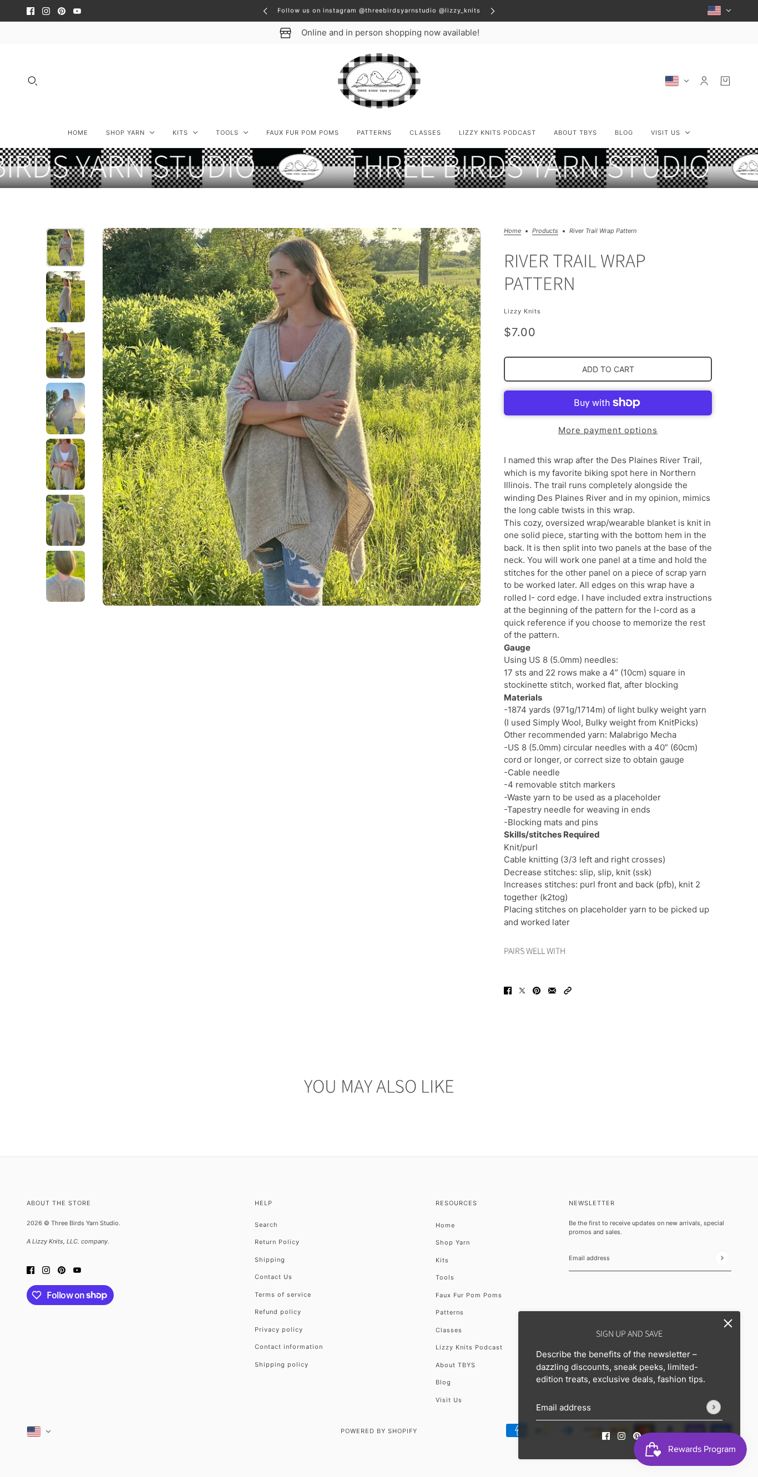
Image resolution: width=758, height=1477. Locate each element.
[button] (567, 990)
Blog (443, 1382)
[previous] (265, 10)
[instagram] (46, 11)
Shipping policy (282, 1364)
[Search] (33, 81)
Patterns (450, 1312)
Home (512, 231)
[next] (493, 10)
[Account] (704, 81)
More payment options (608, 430)
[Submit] (713, 1407)
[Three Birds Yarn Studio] (379, 81)
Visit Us (449, 1400)
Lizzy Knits (522, 311)
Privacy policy (279, 1329)
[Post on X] (522, 990)
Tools (445, 1277)
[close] (728, 1323)
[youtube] (77, 11)
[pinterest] (61, 11)
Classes (449, 1330)
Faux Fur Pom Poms (469, 1295)
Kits (442, 1260)
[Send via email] (552, 990)
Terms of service (283, 1294)
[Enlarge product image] (292, 417)
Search (266, 1225)
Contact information (289, 1347)
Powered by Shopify (379, 1431)
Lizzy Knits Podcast (469, 1347)
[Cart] (725, 81)
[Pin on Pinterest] (536, 990)
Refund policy (278, 1312)
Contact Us (273, 1277)
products (545, 231)
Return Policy (277, 1242)
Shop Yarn (453, 1242)
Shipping (270, 1259)
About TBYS (456, 1365)
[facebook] (30, 11)
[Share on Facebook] (507, 990)
